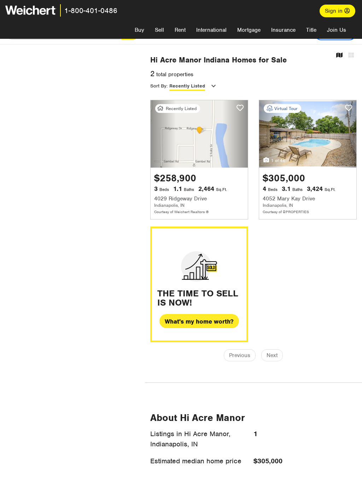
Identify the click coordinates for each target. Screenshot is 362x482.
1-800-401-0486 (90, 10)
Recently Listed (187, 86)
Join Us (336, 30)
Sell (159, 30)
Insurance (283, 30)
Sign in (334, 10)
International (211, 30)
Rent (180, 30)
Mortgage (249, 30)
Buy (139, 30)
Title (311, 30)
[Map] (339, 55)
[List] (351, 55)
